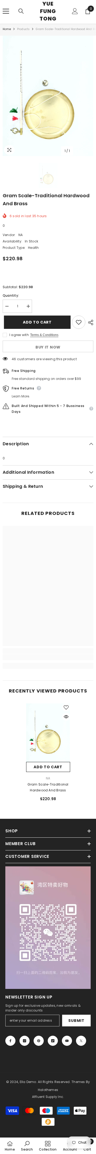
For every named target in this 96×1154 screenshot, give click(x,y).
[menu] (6, 11)
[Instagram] (24, 1041)
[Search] (21, 11)
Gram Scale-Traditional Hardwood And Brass (47, 787)
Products (23, 29)
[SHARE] (89, 322)
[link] (48, 657)
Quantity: (11, 295)
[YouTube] (67, 1041)
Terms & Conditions (44, 335)
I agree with (19, 335)
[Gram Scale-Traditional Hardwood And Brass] (48, 732)
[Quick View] (66, 717)
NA (20, 235)
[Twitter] (81, 1041)
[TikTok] (53, 1041)
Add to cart (37, 322)
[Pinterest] (39, 1041)
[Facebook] (10, 1041)
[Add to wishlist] (78, 322)
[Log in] (75, 11)
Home (7, 29)
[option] (48, 96)
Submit (76, 1020)
